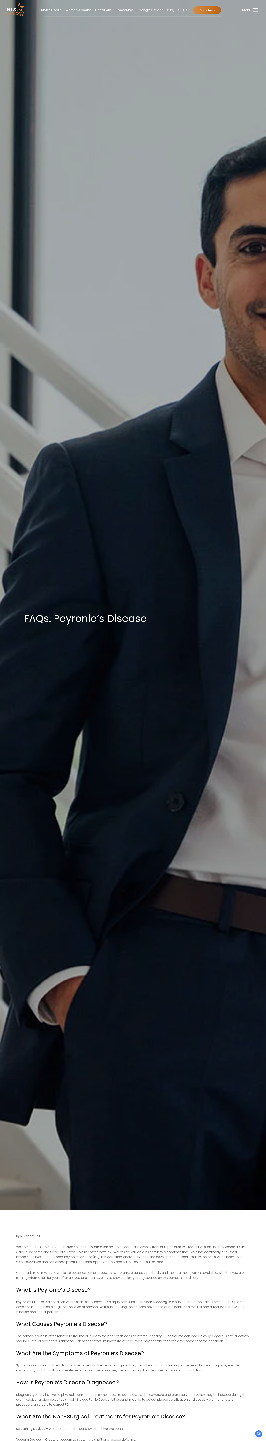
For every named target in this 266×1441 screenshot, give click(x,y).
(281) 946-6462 (179, 10)
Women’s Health (78, 10)
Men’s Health (51, 10)
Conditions (103, 10)
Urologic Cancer (150, 10)
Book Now (207, 10)
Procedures (124, 10)
